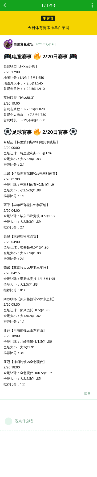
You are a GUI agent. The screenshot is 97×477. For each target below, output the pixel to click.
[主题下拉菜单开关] (92, 5)
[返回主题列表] (4, 5)
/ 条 (47, 5)
